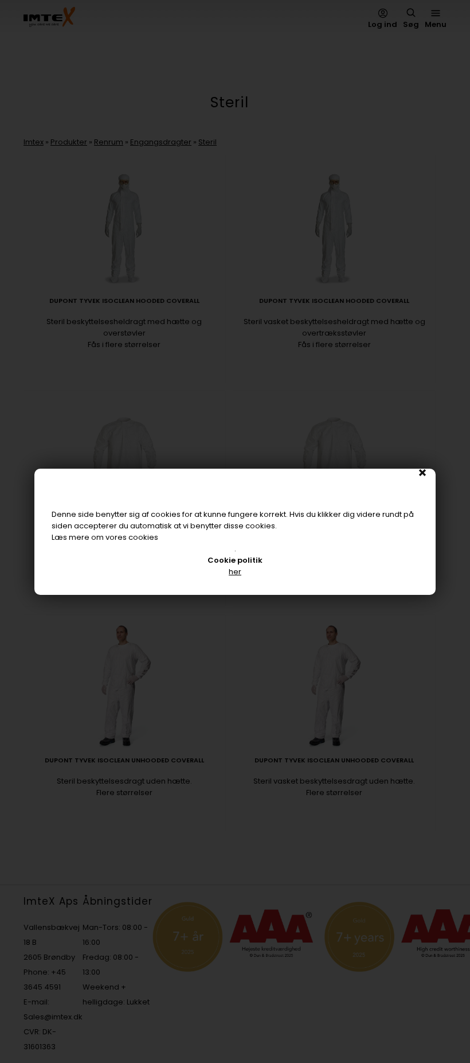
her (235, 571)
